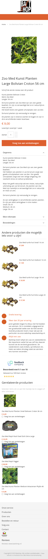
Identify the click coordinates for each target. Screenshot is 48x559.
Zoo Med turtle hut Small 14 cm (31, 242)
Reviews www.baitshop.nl (12, 544)
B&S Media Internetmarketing (32, 555)
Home (4, 24)
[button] (8, 391)
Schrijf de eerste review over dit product (17, 90)
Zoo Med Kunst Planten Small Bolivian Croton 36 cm (22, 411)
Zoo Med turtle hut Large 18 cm (31, 277)
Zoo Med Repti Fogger (10, 461)
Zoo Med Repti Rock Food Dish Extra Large (18, 436)
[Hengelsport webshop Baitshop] (24, 6)
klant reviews (19, 373)
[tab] (24, 153)
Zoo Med (11, 160)
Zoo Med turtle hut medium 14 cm (32, 260)
